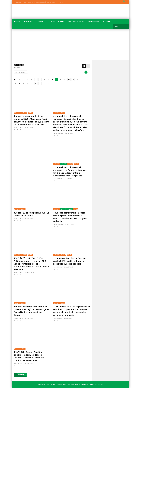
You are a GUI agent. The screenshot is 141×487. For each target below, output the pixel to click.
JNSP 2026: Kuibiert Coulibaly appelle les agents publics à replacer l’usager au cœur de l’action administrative (29, 356)
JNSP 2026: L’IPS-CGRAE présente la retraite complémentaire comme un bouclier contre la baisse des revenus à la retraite (71, 310)
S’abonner (107, 21)
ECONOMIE (63, 255)
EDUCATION (24, 113)
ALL (15, 79)
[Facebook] (115, 2)
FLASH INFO (63, 164)
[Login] (127, 2)
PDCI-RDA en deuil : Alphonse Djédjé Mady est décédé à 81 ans (43, 2)
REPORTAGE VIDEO (57, 21)
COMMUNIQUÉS (93, 21)
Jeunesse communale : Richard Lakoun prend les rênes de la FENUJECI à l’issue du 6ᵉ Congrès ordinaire (70, 217)
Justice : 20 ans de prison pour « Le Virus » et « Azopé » (31, 214)
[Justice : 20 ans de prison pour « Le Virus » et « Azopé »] (32, 196)
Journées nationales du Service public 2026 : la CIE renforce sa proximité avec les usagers (69, 261)
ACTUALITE (28, 21)
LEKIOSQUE (41, 21)
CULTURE (63, 209)
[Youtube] (119, 2)
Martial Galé (58, 267)
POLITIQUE (70, 164)
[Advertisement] (70, 44)
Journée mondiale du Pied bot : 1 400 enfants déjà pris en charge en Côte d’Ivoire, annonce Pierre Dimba (31, 310)
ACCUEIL (17, 21)
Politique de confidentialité (89, 384)
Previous (20, 374)
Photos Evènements (76, 21)
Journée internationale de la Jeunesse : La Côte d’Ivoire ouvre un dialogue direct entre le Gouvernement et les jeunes (70, 171)
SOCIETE (30, 113)
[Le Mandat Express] (27, 11)
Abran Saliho (18, 128)
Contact (100, 384)
